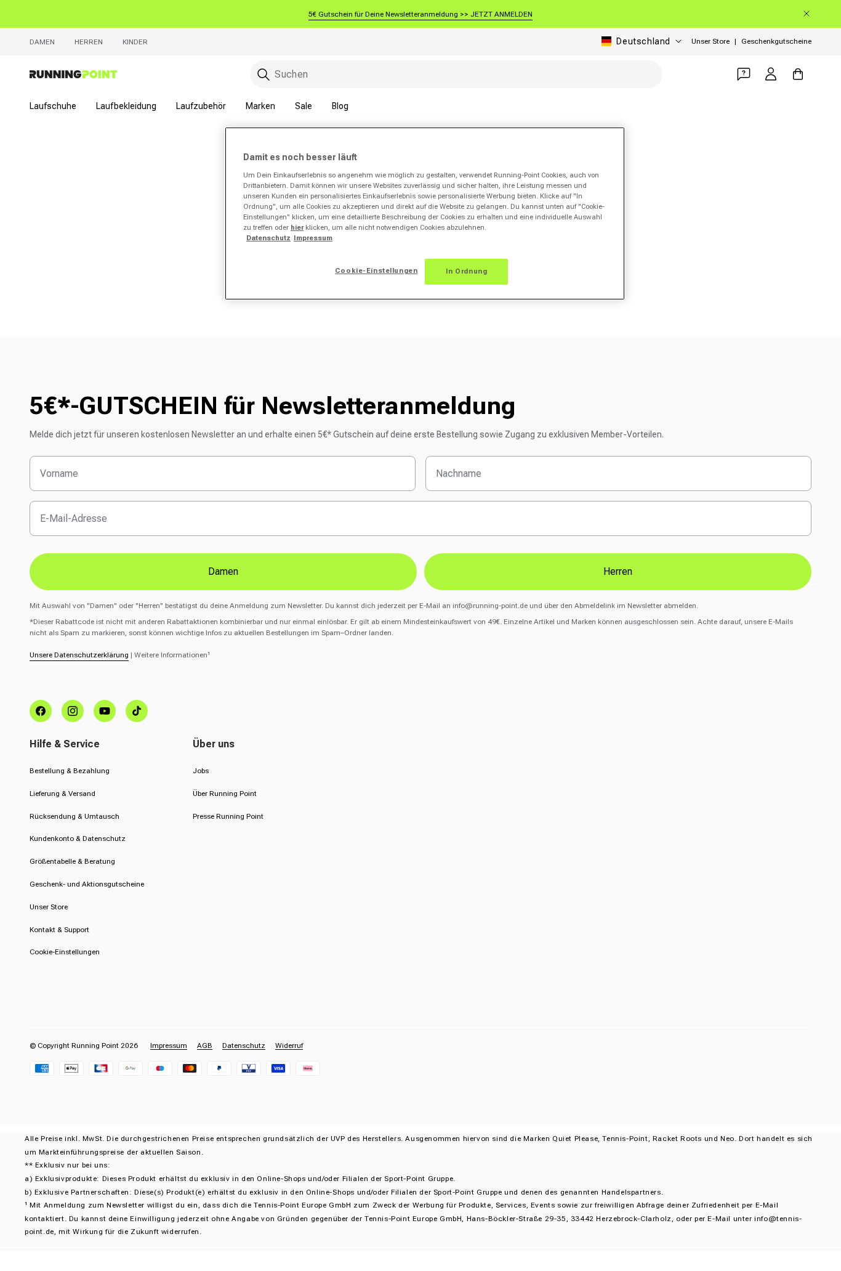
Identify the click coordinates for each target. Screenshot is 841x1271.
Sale (303, 106)
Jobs (201, 770)
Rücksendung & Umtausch (74, 816)
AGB (204, 1045)
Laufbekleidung (126, 106)
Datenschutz (243, 1045)
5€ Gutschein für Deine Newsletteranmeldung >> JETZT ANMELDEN (420, 14)
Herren (88, 42)
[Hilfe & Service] (743, 73)
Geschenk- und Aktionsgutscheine (87, 884)
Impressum (168, 1045)
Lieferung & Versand (62, 793)
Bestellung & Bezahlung (70, 770)
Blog (340, 106)
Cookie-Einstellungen (65, 952)
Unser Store (710, 41)
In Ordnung (467, 271)
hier (297, 227)
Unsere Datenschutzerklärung (79, 655)
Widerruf (289, 1045)
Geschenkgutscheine (776, 41)
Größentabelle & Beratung (72, 861)
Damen (42, 42)
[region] (425, 213)
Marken (260, 106)
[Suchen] (263, 74)
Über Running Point (225, 793)
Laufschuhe (53, 106)
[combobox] (456, 74)
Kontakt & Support (59, 929)
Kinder (135, 42)
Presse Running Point (228, 816)
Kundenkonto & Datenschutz (78, 838)
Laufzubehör (201, 106)
